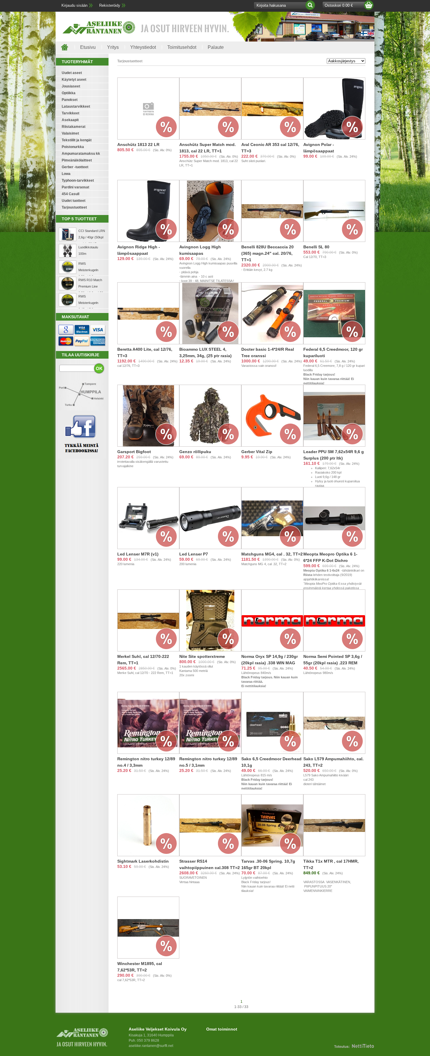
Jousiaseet (71, 86)
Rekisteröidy (109, 5)
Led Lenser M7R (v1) (138, 554)
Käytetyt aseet (74, 80)
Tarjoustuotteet (74, 207)
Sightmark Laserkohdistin (143, 861)
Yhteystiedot (143, 47)
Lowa (66, 174)
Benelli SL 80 (316, 247)
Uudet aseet (72, 73)
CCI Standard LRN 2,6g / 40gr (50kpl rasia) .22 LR (91, 237)
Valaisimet (70, 133)
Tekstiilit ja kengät (77, 140)
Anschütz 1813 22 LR (138, 144)
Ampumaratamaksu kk (81, 154)
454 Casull (70, 194)
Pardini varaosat (75, 187)
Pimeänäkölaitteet (77, 160)
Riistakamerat (73, 127)
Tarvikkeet (70, 113)
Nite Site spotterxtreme (202, 656)
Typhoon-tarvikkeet (78, 180)
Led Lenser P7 (193, 554)
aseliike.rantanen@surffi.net (151, 1046)
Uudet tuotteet (73, 201)
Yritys (113, 47)
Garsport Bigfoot (134, 451)
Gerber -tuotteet (75, 167)
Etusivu (88, 47)
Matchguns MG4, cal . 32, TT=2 (272, 554)
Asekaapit (70, 120)
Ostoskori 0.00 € (339, 5)
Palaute (216, 47)
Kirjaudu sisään (74, 5)
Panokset (70, 100)
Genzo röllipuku (195, 451)
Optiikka (68, 93)
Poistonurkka (73, 147)
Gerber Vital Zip (256, 451)
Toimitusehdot (181, 47)
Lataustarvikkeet (76, 106)
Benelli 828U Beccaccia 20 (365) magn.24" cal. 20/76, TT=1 (267, 253)
